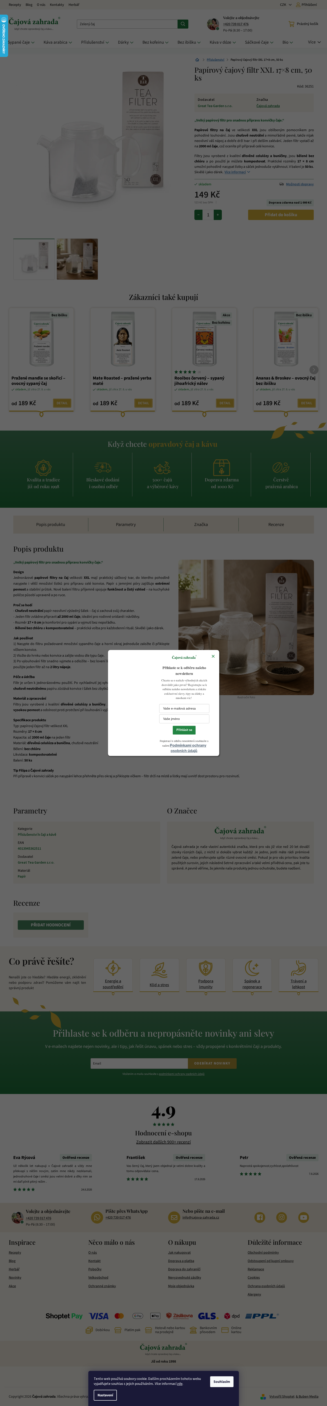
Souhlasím (222, 1381)
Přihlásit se (184, 730)
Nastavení (105, 1395)
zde (179, 1383)
